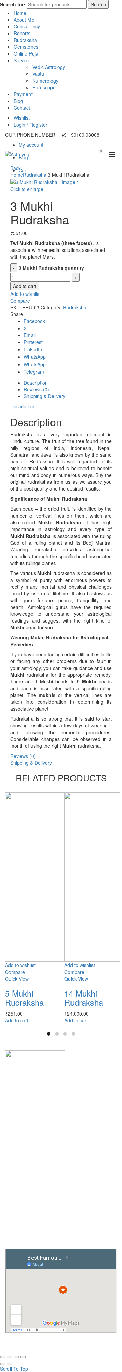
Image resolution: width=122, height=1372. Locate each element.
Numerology (45, 80)
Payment (23, 94)
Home (20, 12)
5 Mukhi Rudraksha (24, 997)
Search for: (12, 4)
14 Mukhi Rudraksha (83, 997)
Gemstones (26, 46)
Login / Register (30, 124)
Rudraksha (25, 40)
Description (22, 406)
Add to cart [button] (16, 1020)
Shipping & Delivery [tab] (44, 396)
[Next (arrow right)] (9, 1364)
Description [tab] (36, 382)
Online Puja (26, 53)
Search (98, 4)
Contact (22, 107)
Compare (20, 300)
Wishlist (22, 117)
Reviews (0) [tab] (36, 389)
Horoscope (44, 87)
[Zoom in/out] (23, 1357)
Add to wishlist (25, 293)
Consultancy (27, 26)
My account (31, 144)
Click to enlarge (26, 189)
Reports (22, 33)
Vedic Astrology (48, 67)
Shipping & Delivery (31, 762)
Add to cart (24, 286)
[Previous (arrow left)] (2, 1364)
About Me (24, 19)
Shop (24, 1181)
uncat (24, 1127)
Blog (18, 100)
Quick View (17, 978)
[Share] (9, 1357)
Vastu (38, 73)
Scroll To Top (14, 1368)
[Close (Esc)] (2, 1357)
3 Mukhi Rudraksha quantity (51, 267)
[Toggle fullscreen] (16, 1357)
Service (21, 60)
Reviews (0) (23, 756)
